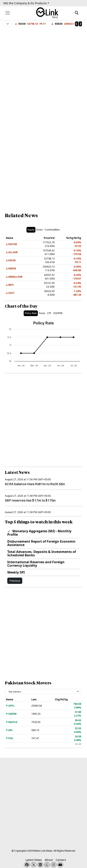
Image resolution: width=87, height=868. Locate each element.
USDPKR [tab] (57, 313)
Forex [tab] (39, 229)
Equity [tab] (31, 229)
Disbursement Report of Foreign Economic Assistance (41, 543)
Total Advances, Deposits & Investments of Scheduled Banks (41, 553)
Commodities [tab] (52, 229)
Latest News (33, 860)
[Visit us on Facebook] (27, 864)
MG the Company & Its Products (25, 3)
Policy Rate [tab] (31, 313)
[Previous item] (76, 23)
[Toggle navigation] (7, 13)
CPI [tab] (49, 313)
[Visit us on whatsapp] (47, 864)
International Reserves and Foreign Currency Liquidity (36, 564)
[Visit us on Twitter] (33, 864)
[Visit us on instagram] (53, 864)
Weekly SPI (16, 572)
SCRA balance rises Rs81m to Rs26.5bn (35, 484)
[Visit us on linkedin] (40, 864)
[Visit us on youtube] (60, 864)
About (49, 860)
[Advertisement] (43, 71)
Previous (15, 580)
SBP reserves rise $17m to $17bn (30, 500)
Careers (61, 860)
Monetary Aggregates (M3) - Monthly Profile (39, 533)
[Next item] (80, 23)
